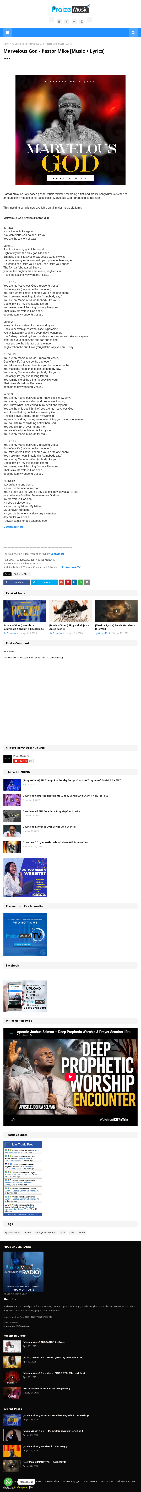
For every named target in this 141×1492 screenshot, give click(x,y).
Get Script (12, 1214)
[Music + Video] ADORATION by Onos (43, 1342)
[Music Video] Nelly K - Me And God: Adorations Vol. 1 (53, 1430)
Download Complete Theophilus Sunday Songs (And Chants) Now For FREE (65, 795)
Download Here (13, 526)
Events (28, 1232)
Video (82, 1232)
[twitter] (74, 21)
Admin (7, 58)
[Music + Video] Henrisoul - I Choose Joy (45, 1446)
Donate (37, 1481)
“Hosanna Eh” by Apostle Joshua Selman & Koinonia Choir (55, 842)
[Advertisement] (70, 537)
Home (6, 43)
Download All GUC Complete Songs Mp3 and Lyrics (51, 811)
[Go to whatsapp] (8, 1482)
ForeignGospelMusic (45, 1232)
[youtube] (59, 21)
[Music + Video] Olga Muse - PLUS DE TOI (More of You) (54, 1373)
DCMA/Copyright (71, 1481)
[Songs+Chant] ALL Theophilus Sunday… (19, 1159)
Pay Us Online (52, 1481)
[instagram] (81, 21)
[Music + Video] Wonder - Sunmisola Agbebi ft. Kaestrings (23, 627)
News (72, 1232)
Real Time (22, 1214)
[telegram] (89, 19)
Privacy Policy (90, 1481)
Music (62, 1232)
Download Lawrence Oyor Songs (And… (19, 1208)
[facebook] (66, 21)
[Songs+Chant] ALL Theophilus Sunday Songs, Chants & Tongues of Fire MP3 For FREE (72, 780)
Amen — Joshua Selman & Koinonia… (21, 1191)
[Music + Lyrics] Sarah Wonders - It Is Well (115, 627)
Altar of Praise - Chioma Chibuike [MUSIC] (46, 1388)
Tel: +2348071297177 (127, 1481)
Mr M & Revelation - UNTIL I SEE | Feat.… (20, 1167)
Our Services (107, 1481)
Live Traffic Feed (23, 1144)
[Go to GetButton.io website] (8, 1488)
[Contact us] (51, 19)
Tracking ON (32, 1214)
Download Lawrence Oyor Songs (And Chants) (49, 826)
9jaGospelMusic (19, 43)
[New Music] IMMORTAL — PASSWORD (44, 1461)
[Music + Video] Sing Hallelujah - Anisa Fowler (69, 627)
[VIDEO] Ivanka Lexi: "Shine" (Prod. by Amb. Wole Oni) (53, 1357)
